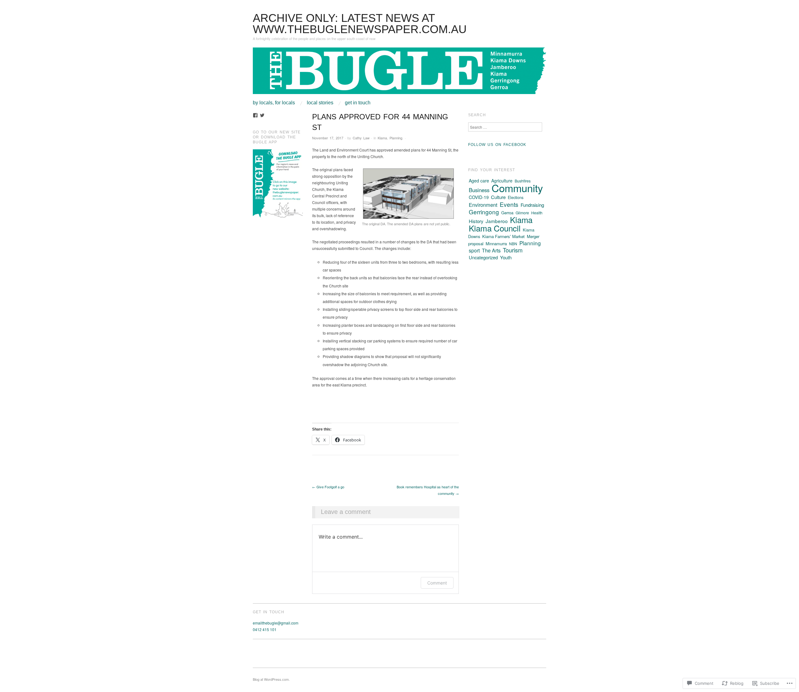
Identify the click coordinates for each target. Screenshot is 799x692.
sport (474, 250)
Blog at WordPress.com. (271, 679)
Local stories (320, 102)
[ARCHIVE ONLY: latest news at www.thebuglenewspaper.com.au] (399, 73)
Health (536, 213)
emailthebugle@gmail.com (275, 622)
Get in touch (357, 102)
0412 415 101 (265, 629)
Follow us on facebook (497, 144)
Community (517, 187)
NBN (513, 243)
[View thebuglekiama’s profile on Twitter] (262, 115)
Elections (515, 197)
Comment (437, 582)
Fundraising (532, 205)
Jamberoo (497, 220)
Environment (483, 204)
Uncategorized (483, 257)
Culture (498, 197)
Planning (396, 137)
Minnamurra (496, 243)
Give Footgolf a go (328, 486)
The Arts (491, 250)
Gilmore (522, 212)
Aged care (479, 180)
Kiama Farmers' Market (503, 236)
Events (509, 204)
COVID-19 (479, 197)
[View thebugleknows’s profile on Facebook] (255, 115)
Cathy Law (361, 137)
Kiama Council (495, 228)
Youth (506, 257)
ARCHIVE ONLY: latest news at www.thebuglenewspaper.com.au (360, 24)
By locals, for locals (274, 102)
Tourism (512, 250)
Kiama (382, 137)
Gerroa (507, 213)
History (476, 221)
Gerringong (484, 211)
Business (479, 190)
